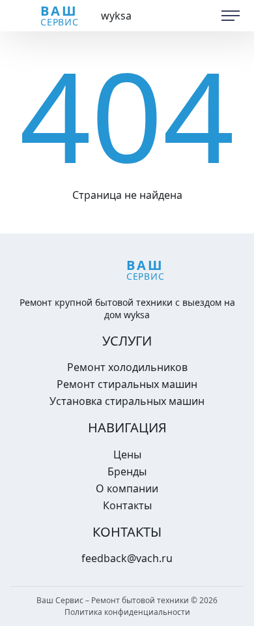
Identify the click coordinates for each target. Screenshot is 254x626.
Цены (127, 454)
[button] (231, 16)
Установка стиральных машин (127, 401)
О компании (127, 488)
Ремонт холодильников (127, 367)
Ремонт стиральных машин (127, 384)
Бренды (127, 471)
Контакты (127, 505)
